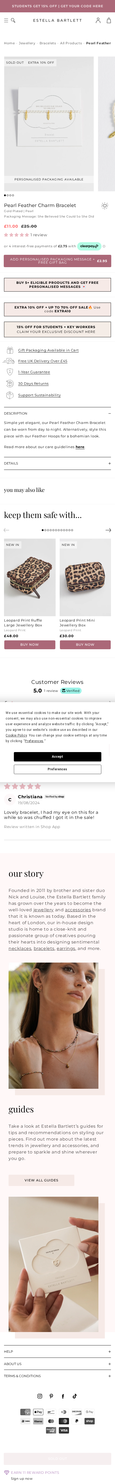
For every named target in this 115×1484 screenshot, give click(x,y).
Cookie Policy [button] (16, 735)
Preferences (57, 769)
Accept (57, 757)
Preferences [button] (34, 741)
